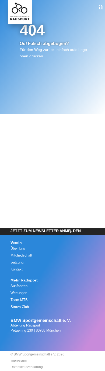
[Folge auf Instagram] (45, 341)
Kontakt (16, 269)
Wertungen (18, 293)
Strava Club (19, 307)
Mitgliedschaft (21, 255)
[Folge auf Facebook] (57, 341)
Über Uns (17, 248)
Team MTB (19, 300)
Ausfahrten (18, 286)
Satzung (16, 262)
